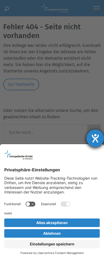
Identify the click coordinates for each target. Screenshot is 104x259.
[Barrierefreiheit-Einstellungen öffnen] (95, 138)
